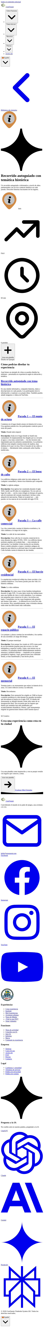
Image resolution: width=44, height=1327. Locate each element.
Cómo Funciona (12, 11)
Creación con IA (11, 1032)
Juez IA (8, 1034)
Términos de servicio (12, 1070)
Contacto (8, 1059)
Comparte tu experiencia (14, 1040)
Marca (7, 1038)
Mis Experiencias (11, 1013)
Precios (9, 46)
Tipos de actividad (11, 1030)
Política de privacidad (13, 1072)
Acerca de (9, 54)
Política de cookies (12, 1074)
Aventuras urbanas (12, 1015)
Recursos (10, 36)
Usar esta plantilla (8, 357)
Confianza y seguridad (13, 1068)
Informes (8, 1036)
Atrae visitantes (10, 1021)
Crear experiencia (11, 1009)
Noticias (8, 1049)
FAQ (7, 1055)
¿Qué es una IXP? (11, 1019)
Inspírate (8, 1011)
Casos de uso (11, 24)
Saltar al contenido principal (11, 2)
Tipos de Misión (11, 1017)
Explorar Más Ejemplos (23, 790)
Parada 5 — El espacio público (18, 628)
